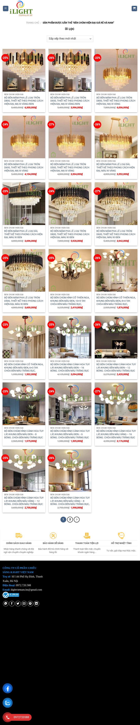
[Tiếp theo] (77, 519)
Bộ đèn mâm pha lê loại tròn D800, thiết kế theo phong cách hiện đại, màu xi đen (69, 234)
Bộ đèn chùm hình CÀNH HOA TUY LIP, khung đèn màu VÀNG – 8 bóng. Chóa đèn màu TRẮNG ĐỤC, (70, 501)
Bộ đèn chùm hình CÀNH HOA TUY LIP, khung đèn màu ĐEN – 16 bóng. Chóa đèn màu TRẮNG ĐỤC (70, 367)
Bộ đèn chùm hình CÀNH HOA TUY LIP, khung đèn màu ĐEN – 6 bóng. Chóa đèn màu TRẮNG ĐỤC (70, 434)
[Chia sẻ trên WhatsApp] (6, 603)
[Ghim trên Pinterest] (30, 603)
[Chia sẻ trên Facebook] (12, 603)
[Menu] (6, 8)
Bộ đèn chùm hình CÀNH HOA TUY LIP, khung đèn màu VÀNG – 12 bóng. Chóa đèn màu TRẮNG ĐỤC (24, 501)
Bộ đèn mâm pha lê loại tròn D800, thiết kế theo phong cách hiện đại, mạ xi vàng (115, 100)
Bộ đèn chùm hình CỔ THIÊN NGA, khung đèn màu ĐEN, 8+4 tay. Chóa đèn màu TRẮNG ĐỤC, (116, 300)
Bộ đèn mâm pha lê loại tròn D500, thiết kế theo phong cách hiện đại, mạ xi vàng (69, 167)
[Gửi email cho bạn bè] (24, 603)
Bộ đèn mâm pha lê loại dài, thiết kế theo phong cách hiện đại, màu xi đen (23, 234)
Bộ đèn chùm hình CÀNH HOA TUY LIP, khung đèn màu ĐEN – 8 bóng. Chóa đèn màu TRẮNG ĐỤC (24, 434)
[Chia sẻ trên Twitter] (18, 603)
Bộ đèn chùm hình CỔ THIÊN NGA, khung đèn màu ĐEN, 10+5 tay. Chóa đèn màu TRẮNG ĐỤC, (69, 300)
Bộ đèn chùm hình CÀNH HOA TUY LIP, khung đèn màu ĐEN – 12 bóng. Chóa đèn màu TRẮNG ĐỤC (116, 367)
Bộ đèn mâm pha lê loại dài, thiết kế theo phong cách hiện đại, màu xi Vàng (115, 167)
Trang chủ (32, 22)
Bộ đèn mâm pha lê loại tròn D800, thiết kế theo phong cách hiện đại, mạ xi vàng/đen (23, 100)
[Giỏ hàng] (134, 8)
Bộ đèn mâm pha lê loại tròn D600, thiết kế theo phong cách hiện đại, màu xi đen (115, 234)
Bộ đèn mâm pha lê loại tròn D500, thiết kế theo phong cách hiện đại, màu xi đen (23, 300)
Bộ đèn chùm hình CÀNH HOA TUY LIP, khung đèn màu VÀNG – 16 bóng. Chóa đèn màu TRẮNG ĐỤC (116, 434)
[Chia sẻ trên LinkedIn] (36, 603)
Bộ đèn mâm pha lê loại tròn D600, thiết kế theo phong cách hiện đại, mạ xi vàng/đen (69, 100)
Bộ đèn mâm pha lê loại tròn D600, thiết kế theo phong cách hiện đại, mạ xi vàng (23, 167)
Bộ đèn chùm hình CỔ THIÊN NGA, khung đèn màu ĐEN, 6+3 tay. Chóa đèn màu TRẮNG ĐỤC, (23, 367)
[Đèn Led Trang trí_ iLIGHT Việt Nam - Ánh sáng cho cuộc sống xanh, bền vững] (67, 8)
